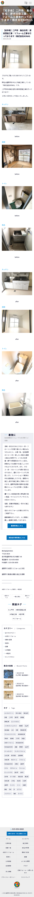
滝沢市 (16, 717)
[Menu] (30, 3)
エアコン (19, 789)
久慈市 (24, 781)
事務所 (21, 747)
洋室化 (23, 738)
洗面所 (24, 785)
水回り (22, 772)
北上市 (26, 726)
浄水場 (18, 781)
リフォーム (22, 759)
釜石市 (16, 772)
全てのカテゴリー (10, 633)
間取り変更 (8, 640)
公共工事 (7, 755)
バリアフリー (8, 793)
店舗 (6, 646)
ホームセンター (8, 751)
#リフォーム (17, 618)
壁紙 (6, 789)
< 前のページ (6, 596)
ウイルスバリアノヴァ (10, 734)
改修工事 (7, 781)
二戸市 (10, 717)
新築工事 (7, 721)
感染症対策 (23, 730)
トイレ (18, 785)
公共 (12, 730)
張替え (14, 589)
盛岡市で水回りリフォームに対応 (13, 568)
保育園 (22, 717)
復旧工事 (20, 776)
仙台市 (26, 747)
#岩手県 (21, 614)
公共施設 (7, 650)
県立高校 (13, 755)
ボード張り (13, 776)
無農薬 (21, 726)
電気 (15, 793)
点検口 (16, 764)
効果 (17, 730)
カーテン (20, 793)
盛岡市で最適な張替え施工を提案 (13, 574)
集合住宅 (26, 713)
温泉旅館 (20, 755)
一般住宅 (19, 589)
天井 (10, 789)
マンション (22, 768)
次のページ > (27, 596)
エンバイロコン (9, 657)
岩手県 (6, 776)
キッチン (12, 785)
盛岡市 (22, 764)
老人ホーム (14, 759)
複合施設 (7, 730)
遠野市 (6, 785)
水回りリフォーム (7, 589)
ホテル (6, 768)
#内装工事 (13, 614)
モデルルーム (13, 768)
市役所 (6, 738)
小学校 (13, 781)
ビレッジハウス (8, 772)
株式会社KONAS (9, 764)
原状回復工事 (21, 734)
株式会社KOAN (19, 742)
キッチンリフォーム (20, 751)
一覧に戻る (17, 596)
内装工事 (7, 759)
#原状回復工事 (21, 610)
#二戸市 (11, 610)
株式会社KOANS (9, 747)
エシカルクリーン (9, 713)
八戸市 (17, 738)
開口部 (26, 776)
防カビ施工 (18, 713)
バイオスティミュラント (11, 726)
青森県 (12, 738)
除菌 (6, 717)
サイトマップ (25, 877)
